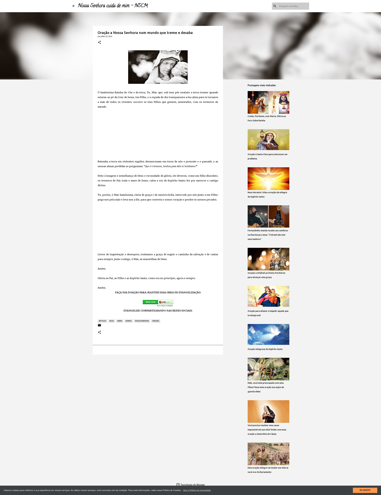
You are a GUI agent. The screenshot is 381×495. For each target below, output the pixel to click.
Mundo (129, 321)
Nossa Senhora (142, 321)
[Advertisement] (158, 135)
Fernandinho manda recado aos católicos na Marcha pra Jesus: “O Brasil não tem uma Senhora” (268, 234)
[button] (99, 42)
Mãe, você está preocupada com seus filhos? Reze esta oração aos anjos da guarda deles (266, 387)
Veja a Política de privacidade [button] (197, 490)
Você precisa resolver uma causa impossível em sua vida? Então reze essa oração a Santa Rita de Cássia (267, 429)
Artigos (102, 321)
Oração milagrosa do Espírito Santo (265, 349)
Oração (155, 321)
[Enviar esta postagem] (99, 326)
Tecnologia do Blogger (192, 484)
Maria (119, 321)
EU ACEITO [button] (365, 490)
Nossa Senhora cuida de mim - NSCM (113, 6)
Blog (112, 321)
